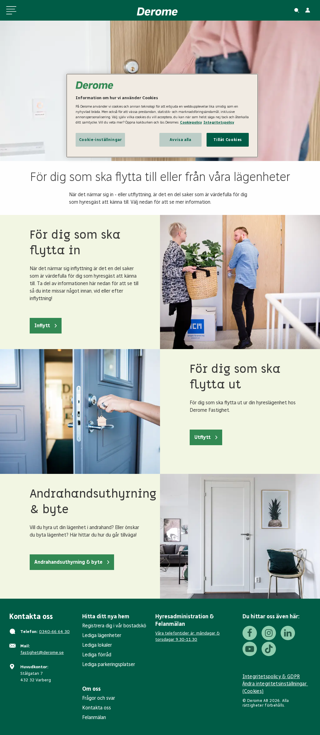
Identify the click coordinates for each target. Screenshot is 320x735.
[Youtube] (249, 649)
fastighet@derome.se (42, 652)
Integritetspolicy (218, 122)
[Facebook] (249, 633)
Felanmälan (94, 717)
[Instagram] (268, 633)
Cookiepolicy (191, 122)
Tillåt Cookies (227, 139)
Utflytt (202, 437)
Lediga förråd (96, 655)
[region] (162, 116)
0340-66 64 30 (54, 631)
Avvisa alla (180, 139)
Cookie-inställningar (100, 139)
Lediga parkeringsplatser (108, 664)
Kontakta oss (96, 708)
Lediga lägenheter (101, 635)
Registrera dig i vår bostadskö (114, 626)
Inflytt (42, 326)
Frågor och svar (98, 698)
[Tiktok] (269, 649)
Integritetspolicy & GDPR (271, 676)
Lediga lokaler (97, 645)
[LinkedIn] (288, 633)
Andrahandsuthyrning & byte (68, 562)
